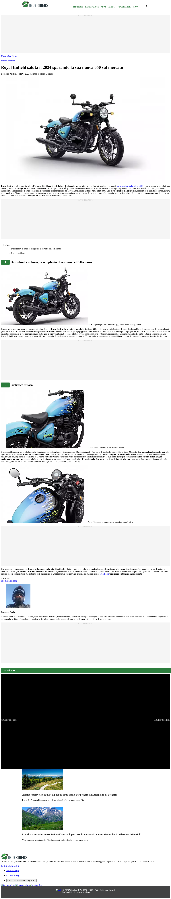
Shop (135, 7)
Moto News (12, 56)
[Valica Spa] (59, 890)
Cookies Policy (12, 875)
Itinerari (78, 7)
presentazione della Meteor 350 (130, 186)
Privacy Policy (12, 870)
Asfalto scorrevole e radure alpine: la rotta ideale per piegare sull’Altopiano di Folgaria (69, 794)
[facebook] (8, 885)
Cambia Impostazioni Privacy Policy (21, 880)
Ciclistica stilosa (18, 253)
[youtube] (36, 885)
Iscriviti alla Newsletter (10, 866)
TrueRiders (104, 574)
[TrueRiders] (35, 7)
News (103, 7)
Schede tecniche (8, 61)
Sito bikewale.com (9, 581)
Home (3, 56)
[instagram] (22, 885)
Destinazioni (92, 7)
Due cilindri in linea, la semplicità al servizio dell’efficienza (36, 249)
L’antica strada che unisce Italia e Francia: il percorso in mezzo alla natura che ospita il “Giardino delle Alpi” (81, 834)
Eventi (111, 7)
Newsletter (124, 7)
